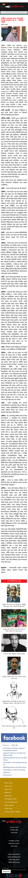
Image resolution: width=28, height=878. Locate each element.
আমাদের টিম (14, 833)
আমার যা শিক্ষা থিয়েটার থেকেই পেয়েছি (14, 654)
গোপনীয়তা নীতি (14, 830)
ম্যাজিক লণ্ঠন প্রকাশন (14, 860)
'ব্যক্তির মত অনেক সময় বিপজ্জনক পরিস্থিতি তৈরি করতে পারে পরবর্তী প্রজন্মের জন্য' (14, 605)
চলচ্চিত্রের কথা (6, 772)
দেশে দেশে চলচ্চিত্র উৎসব (11, 802)
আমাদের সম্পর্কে (14, 827)
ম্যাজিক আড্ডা (8, 789)
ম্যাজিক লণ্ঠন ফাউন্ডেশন (14, 854)
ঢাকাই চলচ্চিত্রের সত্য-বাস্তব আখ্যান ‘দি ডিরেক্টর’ (14, 770)
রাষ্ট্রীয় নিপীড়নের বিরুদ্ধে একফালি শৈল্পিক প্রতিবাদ (14, 767)
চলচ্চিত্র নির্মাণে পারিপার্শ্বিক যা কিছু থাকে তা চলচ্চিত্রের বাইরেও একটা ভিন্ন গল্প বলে (14, 702)
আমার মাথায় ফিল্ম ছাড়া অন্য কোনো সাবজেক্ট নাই (14, 727)
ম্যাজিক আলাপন (8, 783)
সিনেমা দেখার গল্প (7, 775)
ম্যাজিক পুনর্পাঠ (8, 786)
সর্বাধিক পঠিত (15, 745)
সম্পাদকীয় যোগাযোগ (14, 841)
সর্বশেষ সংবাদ (5, 745)
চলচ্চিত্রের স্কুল (8, 796)
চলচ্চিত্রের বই (7, 793)
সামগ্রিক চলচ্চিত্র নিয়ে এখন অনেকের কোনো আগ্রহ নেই (14, 677)
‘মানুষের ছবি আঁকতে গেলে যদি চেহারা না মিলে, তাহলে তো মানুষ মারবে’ (14, 630)
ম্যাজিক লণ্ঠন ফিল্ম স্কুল (14, 862)
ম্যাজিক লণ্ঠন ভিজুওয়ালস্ (14, 857)
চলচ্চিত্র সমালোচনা (9, 805)
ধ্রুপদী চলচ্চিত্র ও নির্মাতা (10, 799)
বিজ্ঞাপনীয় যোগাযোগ (14, 843)
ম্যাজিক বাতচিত (8, 809)
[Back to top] (1, 875)
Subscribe (6, 872)
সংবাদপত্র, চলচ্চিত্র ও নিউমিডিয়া (12, 812)
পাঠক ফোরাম (14, 846)
